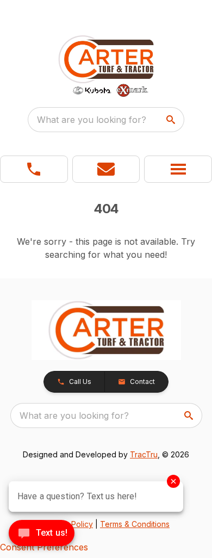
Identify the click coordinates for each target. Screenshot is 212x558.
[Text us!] (41, 534)
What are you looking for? (91, 119)
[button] (34, 169)
